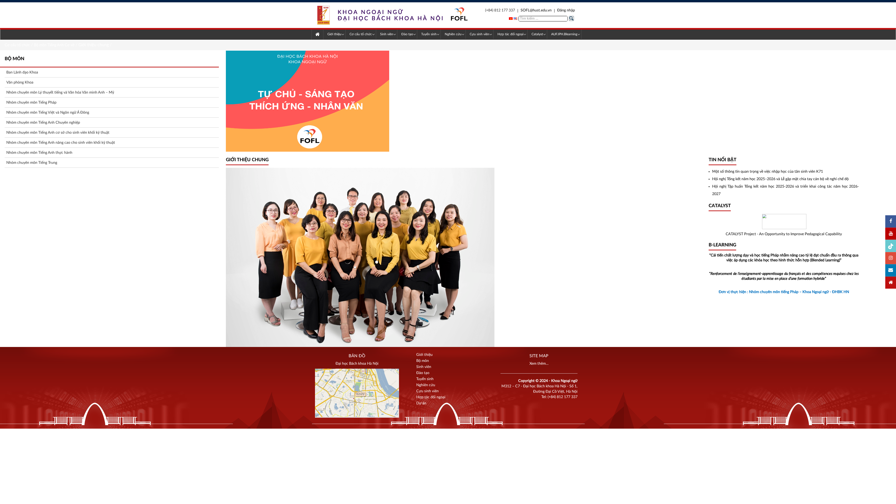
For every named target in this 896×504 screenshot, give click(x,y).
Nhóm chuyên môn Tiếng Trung (31, 162)
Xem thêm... (539, 363)
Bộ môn (422, 361)
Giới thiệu (424, 355)
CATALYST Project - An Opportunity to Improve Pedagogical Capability (784, 234)
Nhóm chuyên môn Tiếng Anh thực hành (39, 152)
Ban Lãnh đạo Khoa (22, 72)
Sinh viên (423, 367)
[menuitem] (317, 35)
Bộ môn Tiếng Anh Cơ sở (54, 45)
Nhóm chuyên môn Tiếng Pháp (31, 102)
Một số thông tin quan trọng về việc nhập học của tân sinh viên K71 (767, 171)
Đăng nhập (566, 10)
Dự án (421, 403)
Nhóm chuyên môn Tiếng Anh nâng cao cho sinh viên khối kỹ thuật (60, 142)
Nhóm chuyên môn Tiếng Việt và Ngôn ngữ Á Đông (47, 112)
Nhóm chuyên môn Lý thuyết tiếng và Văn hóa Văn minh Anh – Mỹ (60, 92)
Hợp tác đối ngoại (430, 397)
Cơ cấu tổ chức (17, 45)
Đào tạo (422, 373)
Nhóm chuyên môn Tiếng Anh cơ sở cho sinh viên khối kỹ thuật (57, 132)
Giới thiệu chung (93, 45)
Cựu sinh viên (427, 391)
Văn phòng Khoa (19, 82)
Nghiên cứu (425, 385)
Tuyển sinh (425, 379)
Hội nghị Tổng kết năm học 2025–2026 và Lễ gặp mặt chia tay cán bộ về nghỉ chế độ (780, 179)
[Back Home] (392, 15)
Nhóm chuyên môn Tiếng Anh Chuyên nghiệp (43, 122)
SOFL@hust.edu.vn (536, 10)
